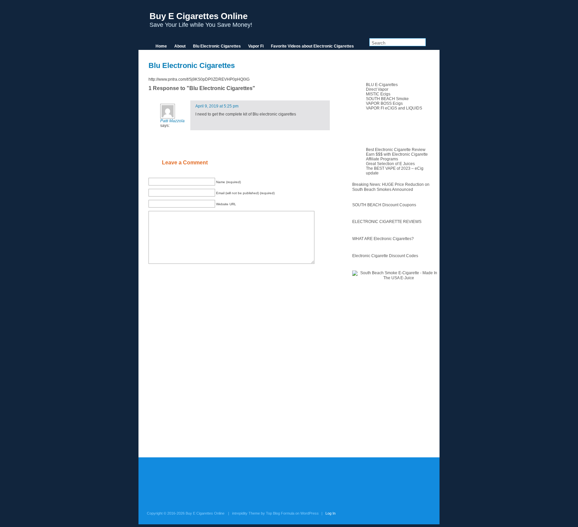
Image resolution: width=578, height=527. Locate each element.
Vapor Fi (256, 46)
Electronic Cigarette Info (395, 130)
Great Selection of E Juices (390, 163)
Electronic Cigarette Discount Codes (385, 255)
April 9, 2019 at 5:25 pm (216, 106)
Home (161, 46)
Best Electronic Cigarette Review (395, 149)
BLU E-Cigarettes (382, 84)
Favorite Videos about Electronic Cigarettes (312, 46)
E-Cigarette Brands (390, 65)
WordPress (309, 513)
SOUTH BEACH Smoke (387, 98)
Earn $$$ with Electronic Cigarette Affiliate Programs (397, 156)
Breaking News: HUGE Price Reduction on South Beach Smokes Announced (390, 187)
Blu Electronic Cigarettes (217, 46)
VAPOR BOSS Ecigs (384, 103)
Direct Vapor (377, 89)
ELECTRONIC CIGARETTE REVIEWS (386, 221)
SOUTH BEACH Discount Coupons (384, 205)
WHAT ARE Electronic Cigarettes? (383, 238)
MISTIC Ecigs (378, 94)
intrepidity (240, 513)
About (180, 46)
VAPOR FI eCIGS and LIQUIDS (394, 108)
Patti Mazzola (172, 121)
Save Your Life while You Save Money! (201, 19)
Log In (330, 513)
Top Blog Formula (280, 513)
